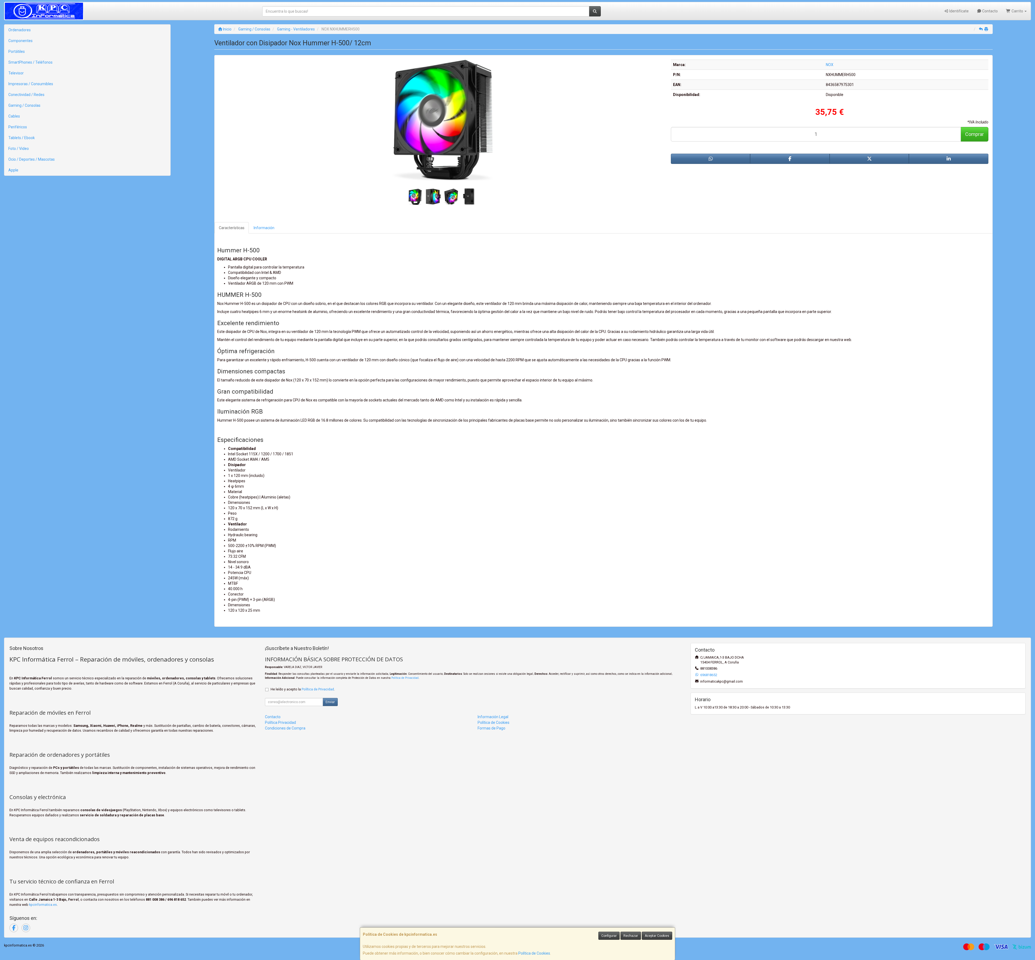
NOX (829, 65)
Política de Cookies (534, 953)
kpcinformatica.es (43, 905)
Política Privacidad (280, 722)
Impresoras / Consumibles (30, 84)
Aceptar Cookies (657, 936)
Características (231, 228)
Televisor (16, 73)
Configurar (609, 936)
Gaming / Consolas (24, 105)
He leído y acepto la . (303, 689)
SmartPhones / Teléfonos (30, 62)
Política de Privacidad (405, 677)
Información (264, 228)
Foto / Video (18, 148)
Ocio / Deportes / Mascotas (31, 159)
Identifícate (958, 11)
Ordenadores (19, 30)
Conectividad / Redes (26, 94)
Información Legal (493, 717)
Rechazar (630, 936)
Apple (13, 170)
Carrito (1017, 11)
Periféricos (17, 127)
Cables (14, 116)
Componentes (20, 41)
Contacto (989, 11)
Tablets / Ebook (21, 138)
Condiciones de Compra (285, 728)
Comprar (974, 134)
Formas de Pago (491, 728)
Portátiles (16, 51)
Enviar (330, 702)
